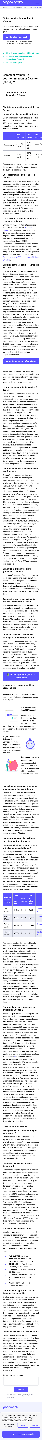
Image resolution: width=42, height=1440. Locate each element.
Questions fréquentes (15, 63)
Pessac (6, 230)
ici (15, 1057)
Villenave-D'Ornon (17, 257)
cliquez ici (14, 1397)
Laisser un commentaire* (14, 1375)
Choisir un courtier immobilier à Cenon (22, 53)
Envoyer (21, 1389)
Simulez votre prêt (18, 37)
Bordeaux (28, 228)
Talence (6, 257)
